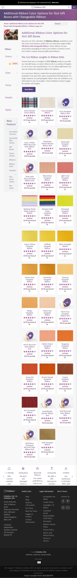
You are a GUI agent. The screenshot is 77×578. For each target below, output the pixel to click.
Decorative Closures (12, 133)
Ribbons (12, 160)
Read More (29, 89)
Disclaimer (47, 521)
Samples (12, 170)
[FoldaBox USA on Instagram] (63, 507)
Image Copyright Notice (33, 576)
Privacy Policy (48, 530)
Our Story (29, 508)
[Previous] (4, 477)
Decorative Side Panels (12, 140)
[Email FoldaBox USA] (68, 507)
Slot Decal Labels (11, 179)
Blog (27, 500)
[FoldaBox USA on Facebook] (63, 501)
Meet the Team (31, 511)
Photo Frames (12, 154)
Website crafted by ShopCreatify (38, 555)
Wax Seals (11, 187)
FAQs (27, 497)
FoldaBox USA (40, 552)
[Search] (69, 7)
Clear (15, 63)
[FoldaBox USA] (38, 7)
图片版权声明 (48, 576)
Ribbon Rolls (12, 165)
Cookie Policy (48, 502)
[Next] (72, 477)
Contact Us (65, 497)
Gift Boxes (11, 148)
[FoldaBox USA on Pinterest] (68, 501)
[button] (29, 116)
